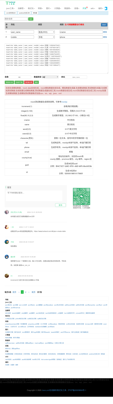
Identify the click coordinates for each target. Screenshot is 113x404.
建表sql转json (29, 343)
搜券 (16, 365)
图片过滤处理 (75, 332)
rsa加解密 (32, 313)
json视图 (15, 305)
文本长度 (75, 354)
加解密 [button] (21, 8)
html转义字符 (36, 359)
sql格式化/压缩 (41, 318)
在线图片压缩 (9, 332)
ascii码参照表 (17, 359)
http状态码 (8, 359)
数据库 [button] (67, 8)
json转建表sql (49, 343)
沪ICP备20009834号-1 (77, 390)
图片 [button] (48, 8)
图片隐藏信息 (84, 332)
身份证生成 (34, 354)
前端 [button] (76, 8)
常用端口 (59, 359)
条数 (6, 77)
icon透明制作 (26, 332)
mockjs (64, 101)
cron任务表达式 (11, 13)
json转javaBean (48, 305)
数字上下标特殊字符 (69, 359)
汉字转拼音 (30, 326)
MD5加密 (8, 313)
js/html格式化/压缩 (20, 318)
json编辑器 (39, 305)
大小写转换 (43, 324)
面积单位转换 (98, 324)
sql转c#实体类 (80, 305)
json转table (31, 305)
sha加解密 (25, 313)
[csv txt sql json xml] (50, 76)
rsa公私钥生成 (40, 313)
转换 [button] (40, 8)
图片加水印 (17, 332)
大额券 (12, 365)
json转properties (90, 305)
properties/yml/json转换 (12, 324)
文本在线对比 (52, 354)
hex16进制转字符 (69, 313)
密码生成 (68, 354)
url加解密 (60, 313)
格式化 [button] (31, 8)
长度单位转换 (80, 324)
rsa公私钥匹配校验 (50, 313)
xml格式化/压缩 (9, 318)
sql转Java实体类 (70, 305)
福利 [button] (100, 8)
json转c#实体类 (59, 305)
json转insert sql (15, 307)
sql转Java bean (10, 343)
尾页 (34, 292)
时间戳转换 (23, 324)
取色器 (35, 13)
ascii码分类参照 (26, 359)
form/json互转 (89, 324)
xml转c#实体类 (70, 324)
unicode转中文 (80, 313)
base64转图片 (55, 332)
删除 (105, 31)
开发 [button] (84, 8)
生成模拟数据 (9, 354)
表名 (63, 77)
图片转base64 (45, 332)
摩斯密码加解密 (90, 313)
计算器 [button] (57, 8)
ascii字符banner (65, 332)
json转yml (99, 305)
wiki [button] (92, 8)
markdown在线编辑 (41, 326)
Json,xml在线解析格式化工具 (54, 390)
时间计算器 (8, 338)
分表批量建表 (61, 354)
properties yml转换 (33, 324)
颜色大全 (8, 348)
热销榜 (7, 365)
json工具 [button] (9, 8)
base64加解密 (16, 313)
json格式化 (8, 305)
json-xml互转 (23, 305)
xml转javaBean (52, 324)
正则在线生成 (18, 354)
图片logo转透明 (35, 332)
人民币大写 (13, 326)
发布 (60, 205)
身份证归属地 (43, 354)
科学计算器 (16, 338)
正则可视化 (26, 354)
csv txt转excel (22, 326)
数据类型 (37, 77)
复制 (36, 82)
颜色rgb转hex (16, 348)
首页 (14, 292)
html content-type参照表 (48, 359)
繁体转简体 (61, 324)
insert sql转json (39, 343)
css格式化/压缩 (31, 318)
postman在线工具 (24, 13)
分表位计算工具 (59, 343)
